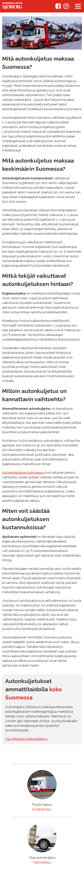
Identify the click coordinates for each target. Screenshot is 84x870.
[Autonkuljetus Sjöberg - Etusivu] (12, 8)
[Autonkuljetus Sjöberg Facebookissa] (58, 7)
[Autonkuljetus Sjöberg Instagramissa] (66, 7)
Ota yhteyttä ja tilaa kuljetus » (26, 739)
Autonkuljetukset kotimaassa (23, 472)
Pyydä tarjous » (42, 809)
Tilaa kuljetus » (42, 862)
